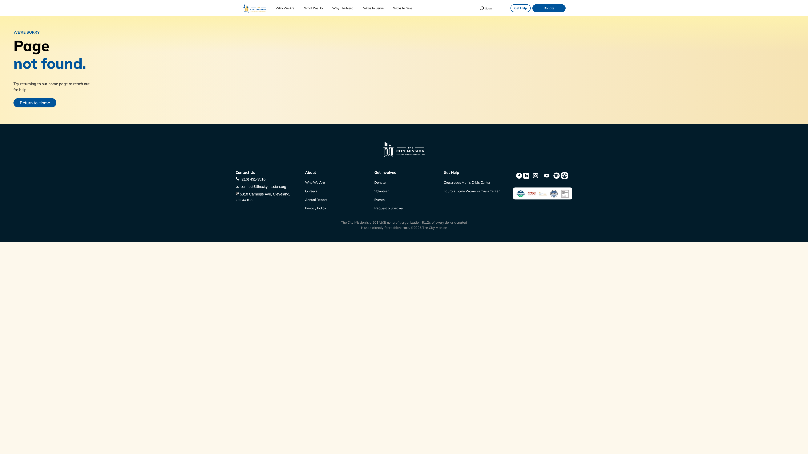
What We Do (313, 8)
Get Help (520, 8)
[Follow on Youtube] (547, 176)
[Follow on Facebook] (519, 176)
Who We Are (285, 8)
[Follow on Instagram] (535, 176)
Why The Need (342, 8)
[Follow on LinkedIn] (526, 176)
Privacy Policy (315, 208)
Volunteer (381, 191)
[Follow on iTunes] (564, 175)
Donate (549, 8)
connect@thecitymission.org (263, 187)
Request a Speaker (388, 208)
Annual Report (316, 200)
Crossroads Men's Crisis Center (467, 182)
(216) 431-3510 (252, 179)
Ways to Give (402, 8)
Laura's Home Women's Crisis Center (472, 191)
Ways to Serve (373, 8)
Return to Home (35, 102)
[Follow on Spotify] (556, 175)
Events (379, 200)
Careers (311, 191)
